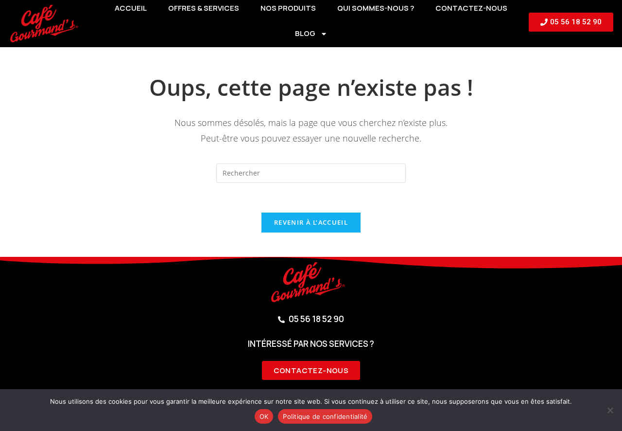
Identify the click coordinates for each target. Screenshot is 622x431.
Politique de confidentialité (325, 416)
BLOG (305, 33)
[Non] (610, 410)
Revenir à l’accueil (311, 222)
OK (264, 416)
